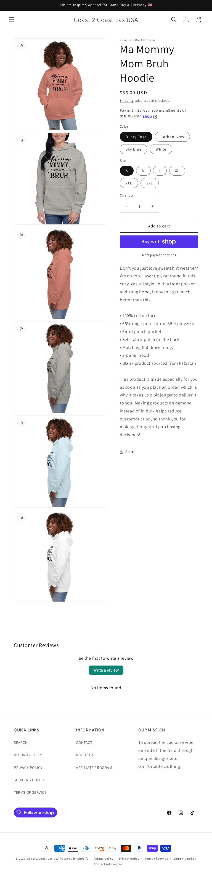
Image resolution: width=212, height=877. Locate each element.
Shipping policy (184, 858)
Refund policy (103, 858)
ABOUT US (85, 754)
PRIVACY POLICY (28, 767)
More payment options (159, 255)
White (161, 149)
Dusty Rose (136, 136)
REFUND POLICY (28, 754)
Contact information (109, 864)
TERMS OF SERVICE (30, 792)
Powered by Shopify (74, 858)
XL (177, 170)
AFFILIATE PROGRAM (94, 767)
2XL (129, 183)
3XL (149, 183)
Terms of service (156, 858)
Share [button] (130, 451)
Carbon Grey (172, 136)
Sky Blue (134, 149)
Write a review (106, 670)
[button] (12, 20)
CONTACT (84, 742)
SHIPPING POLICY (29, 779)
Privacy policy (129, 858)
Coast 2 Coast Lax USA (43, 858)
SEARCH (21, 742)
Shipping (127, 100)
